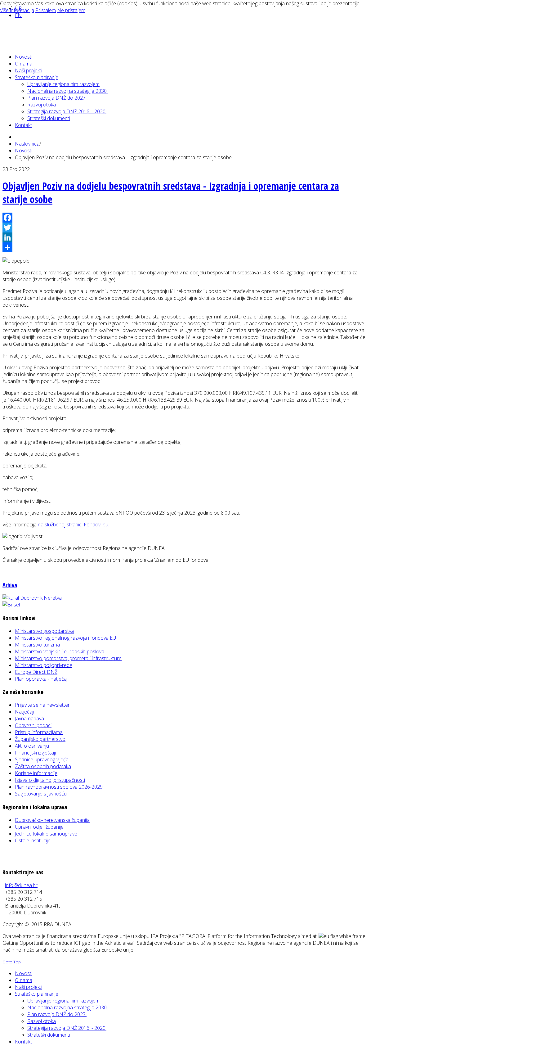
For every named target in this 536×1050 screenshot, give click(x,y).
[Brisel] (11, 604)
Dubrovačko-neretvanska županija (52, 820)
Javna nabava (29, 718)
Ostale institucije (33, 840)
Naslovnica (27, 143)
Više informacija (17, 10)
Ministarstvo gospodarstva (44, 631)
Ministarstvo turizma (37, 644)
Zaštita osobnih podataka (43, 766)
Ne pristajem (71, 10)
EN (18, 15)
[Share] (183, 247)
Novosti (23, 150)
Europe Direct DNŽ (36, 672)
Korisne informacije (36, 773)
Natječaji (24, 711)
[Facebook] (183, 218)
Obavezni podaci (33, 725)
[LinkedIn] (183, 237)
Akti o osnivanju (32, 745)
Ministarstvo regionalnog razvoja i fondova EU (65, 637)
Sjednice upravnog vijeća (42, 759)
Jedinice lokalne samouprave (46, 833)
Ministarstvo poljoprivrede (43, 665)
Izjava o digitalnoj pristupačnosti (50, 780)
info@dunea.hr (21, 885)
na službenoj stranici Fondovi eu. (73, 524)
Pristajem (45, 10)
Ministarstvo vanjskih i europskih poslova (59, 651)
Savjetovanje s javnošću (41, 793)
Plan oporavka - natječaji (42, 678)
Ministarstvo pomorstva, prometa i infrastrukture (68, 658)
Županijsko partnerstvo (40, 739)
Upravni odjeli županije (39, 826)
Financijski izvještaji (35, 752)
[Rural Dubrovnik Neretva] (32, 597)
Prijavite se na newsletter (42, 704)
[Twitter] (183, 227)
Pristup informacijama (39, 732)
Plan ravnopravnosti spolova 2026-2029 (59, 786)
